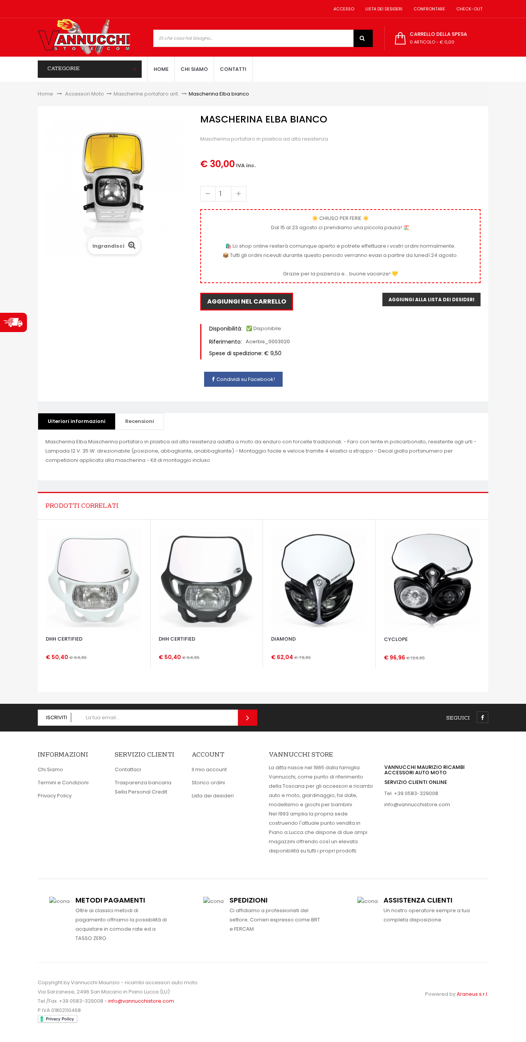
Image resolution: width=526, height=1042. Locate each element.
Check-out (468, 9)
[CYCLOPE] (432, 579)
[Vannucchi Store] (84, 37)
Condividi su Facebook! (245, 379)
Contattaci (128, 769)
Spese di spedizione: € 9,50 (245, 353)
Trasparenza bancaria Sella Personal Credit (143, 787)
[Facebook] (482, 717)
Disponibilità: (225, 328)
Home (45, 93)
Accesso (342, 9)
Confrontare (428, 9)
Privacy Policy (55, 795)
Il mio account (209, 769)
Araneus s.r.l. (472, 994)
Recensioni (139, 421)
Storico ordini (208, 782)
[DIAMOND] (319, 579)
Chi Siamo (50, 769)
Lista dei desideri (382, 9)
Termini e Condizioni (63, 782)
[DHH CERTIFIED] (94, 579)
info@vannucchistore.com (417, 804)
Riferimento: (225, 342)
